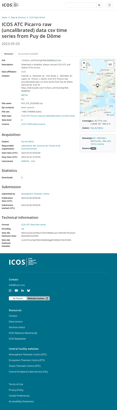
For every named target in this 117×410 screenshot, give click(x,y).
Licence (5, 124)
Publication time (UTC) (7, 199)
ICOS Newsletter (17, 338)
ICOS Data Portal (37, 17)
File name (6, 103)
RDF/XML (101, 138)
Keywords (87, 148)
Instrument (7, 161)
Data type (6, 115)
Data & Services (18, 17)
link (58, 60)
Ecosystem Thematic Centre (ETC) (27, 360)
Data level (6, 120)
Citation (6, 75)
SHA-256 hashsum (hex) (9, 234)
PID (3, 60)
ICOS (23, 71)
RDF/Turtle (96, 141)
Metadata (87, 138)
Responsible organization (8, 147)
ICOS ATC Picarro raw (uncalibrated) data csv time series (48, 115)
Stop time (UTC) (9, 157)
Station (5, 141)
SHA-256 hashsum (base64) (6, 243)
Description (7, 64)
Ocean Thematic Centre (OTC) (25, 365)
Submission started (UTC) (8, 206)
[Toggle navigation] (109, 5)
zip (22, 228)
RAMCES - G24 (28, 161)
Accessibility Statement (21, 401)
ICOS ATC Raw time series (33, 224)
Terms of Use (16, 384)
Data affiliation (9, 71)
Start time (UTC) (10, 152)
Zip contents (8, 107)
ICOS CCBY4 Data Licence (33, 124)
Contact (13, 315)
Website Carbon (36, 298)
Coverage (86, 120)
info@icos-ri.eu (17, 285)
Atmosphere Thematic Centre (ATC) (28, 354)
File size (5, 111)
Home (4, 17)
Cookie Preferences (19, 395)
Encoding (6, 228)
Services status (17, 327)
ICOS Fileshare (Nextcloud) (23, 333)
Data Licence (16, 321)
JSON (93, 138)
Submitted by (8, 193)
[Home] (10, 5)
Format (5, 224)
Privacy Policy (16, 390)
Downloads (7, 177)
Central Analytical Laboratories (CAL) (28, 371)
